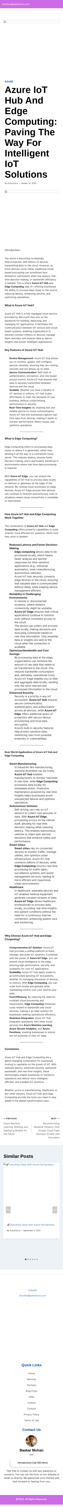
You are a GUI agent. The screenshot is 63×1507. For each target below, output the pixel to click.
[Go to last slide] (8, 1209)
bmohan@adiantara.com (32, 1295)
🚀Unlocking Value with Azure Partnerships (31, 1224)
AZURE (9, 81)
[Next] (54, 1209)
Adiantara (12, 183)
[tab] (25, 1259)
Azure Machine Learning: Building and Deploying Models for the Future (16, 1126)
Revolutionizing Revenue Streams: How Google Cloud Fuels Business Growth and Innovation (46, 1128)
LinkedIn (32, 1290)
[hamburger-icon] (57, 12)
